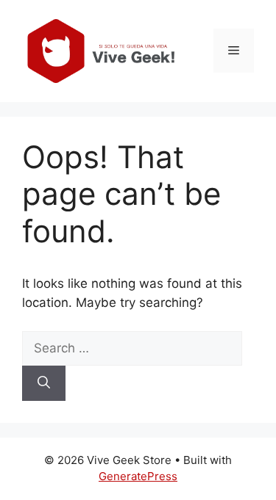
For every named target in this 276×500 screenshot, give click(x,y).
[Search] (44, 383)
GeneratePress (138, 476)
